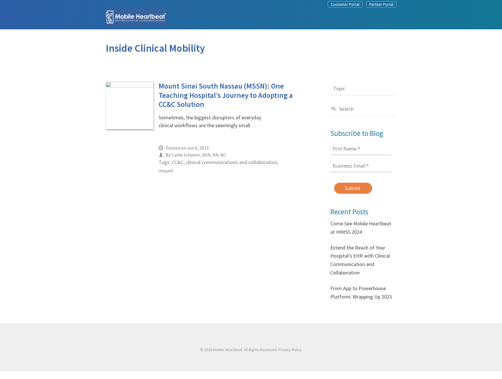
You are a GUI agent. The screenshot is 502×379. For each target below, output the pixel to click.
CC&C (178, 162)
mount (166, 170)
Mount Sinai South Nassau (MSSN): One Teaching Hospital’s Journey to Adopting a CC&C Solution (226, 95)
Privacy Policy (290, 349)
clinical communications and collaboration (231, 162)
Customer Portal (345, 4)
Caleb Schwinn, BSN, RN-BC (198, 155)
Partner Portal (381, 4)
